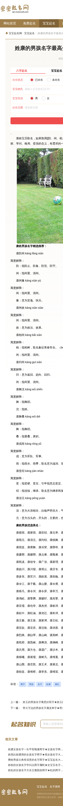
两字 (23, 684)
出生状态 (17, 79)
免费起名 (29, 23)
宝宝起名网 (15, 33)
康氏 (57, 684)
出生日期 (17, 107)
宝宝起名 (49, 23)
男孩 (31, 684)
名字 (40, 684)
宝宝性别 (17, 98)
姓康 (48, 684)
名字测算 (55, 786)
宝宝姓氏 (17, 89)
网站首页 (10, 23)
